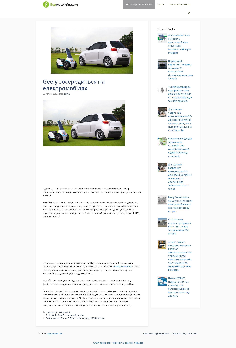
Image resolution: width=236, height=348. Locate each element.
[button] (189, 13)
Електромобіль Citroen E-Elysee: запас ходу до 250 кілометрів (75, 318)
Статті (161, 4)
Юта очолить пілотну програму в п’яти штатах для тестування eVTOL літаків (179, 226)
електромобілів (122, 266)
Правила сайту (179, 333)
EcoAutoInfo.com (54, 333)
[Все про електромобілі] (60, 4)
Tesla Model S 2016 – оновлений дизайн (65, 315)
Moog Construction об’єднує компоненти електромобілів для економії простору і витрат (180, 204)
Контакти (192, 333)
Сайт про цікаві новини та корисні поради (118, 342)
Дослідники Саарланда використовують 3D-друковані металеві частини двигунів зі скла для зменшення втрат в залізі (180, 120)
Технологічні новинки (179, 4)
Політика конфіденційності (156, 333)
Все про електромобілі (99, 4)
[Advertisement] (92, 166)
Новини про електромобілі (139, 4)
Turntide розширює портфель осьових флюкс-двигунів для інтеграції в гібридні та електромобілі (180, 93)
